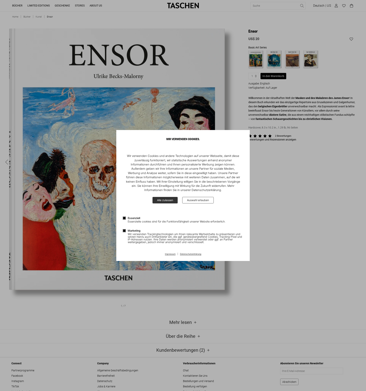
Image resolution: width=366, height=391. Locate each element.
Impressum (170, 254)
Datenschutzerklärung (190, 254)
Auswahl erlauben (198, 200)
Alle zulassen (165, 200)
